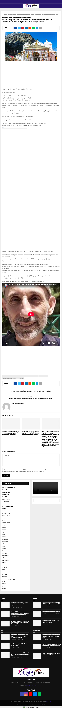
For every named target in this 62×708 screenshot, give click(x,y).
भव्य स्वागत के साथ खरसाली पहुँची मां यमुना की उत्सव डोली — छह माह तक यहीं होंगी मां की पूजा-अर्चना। (19, 604)
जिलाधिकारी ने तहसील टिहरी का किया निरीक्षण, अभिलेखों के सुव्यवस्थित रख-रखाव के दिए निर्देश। (52, 603)
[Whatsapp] (39, 694)
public (4, 508)
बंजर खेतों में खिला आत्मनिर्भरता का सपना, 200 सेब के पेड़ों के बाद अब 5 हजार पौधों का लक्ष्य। (51, 612)
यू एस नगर (4, 565)
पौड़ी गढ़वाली (4, 553)
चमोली (3, 534)
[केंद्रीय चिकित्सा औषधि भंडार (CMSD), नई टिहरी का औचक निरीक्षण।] (37, 623)
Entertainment (6, 499)
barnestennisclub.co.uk (8, 487)
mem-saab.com (6, 504)
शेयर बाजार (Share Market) (8, 579)
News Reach (49, 701)
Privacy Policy (17, 704)
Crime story (5, 494)
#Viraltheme (21, 378)
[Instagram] (26, 694)
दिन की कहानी (22, 17)
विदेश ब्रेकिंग (4, 574)
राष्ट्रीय (3, 569)
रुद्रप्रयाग (4, 572)
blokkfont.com (6, 492)
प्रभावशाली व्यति (5, 555)
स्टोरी (30, 17)
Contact (28, 704)
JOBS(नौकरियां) (6, 501)
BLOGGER (5, 490)
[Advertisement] (31, 75)
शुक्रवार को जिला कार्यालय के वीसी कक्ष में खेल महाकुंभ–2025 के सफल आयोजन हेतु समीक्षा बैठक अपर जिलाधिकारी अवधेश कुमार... (20, 636)
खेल (3, 532)
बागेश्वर (3, 558)
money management (7, 506)
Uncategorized (6, 513)
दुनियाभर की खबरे (5, 544)
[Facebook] (22, 694)
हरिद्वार (3, 586)
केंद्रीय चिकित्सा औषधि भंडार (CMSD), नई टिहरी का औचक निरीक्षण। (51, 621)
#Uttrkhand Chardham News (9, 378)
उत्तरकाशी (14, 17)
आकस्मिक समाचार (5, 17)
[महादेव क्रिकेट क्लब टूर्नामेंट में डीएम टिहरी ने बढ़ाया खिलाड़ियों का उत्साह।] (5, 646)
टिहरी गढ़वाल (5, 539)
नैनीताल (4, 548)
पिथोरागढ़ (4, 551)
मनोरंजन (4, 562)
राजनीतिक (4, 567)
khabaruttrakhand (8, 24)
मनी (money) (5, 560)
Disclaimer (34, 704)
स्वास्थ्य (3, 583)
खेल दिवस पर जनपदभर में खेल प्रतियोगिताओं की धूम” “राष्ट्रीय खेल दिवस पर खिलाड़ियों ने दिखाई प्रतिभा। (20, 654)
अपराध (3, 518)
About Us (23, 704)
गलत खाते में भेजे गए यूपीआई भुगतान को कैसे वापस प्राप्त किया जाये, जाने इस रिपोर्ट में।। (31, 391)
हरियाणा (4, 588)
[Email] (35, 694)
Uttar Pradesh (6, 515)
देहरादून (3, 546)
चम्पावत (3, 536)
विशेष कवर (27, 17)
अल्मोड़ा (3, 520)
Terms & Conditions (42, 704)
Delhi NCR (5, 497)
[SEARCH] (58, 500)
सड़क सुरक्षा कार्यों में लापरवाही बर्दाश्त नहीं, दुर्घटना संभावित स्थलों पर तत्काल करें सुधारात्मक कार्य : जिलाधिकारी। (11, 433)
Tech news (5, 511)
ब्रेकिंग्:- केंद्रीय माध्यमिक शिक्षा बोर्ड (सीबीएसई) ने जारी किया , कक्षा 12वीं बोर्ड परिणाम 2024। (31, 398)
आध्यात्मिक (10, 17)
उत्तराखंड (18, 17)
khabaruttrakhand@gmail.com (34, 685)
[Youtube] (30, 694)
